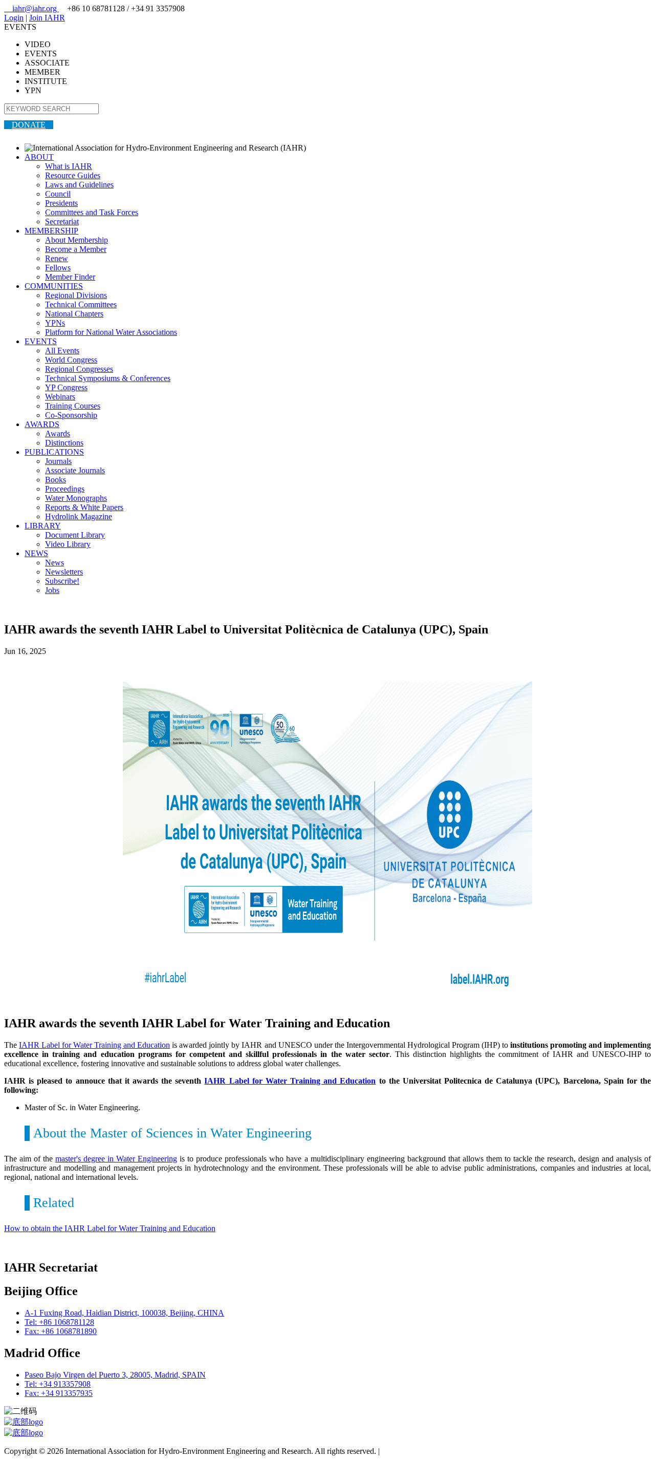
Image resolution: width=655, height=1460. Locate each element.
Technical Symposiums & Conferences (107, 378)
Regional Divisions (76, 295)
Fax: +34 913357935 (59, 1393)
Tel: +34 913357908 (58, 1384)
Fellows (58, 267)
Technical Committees (81, 304)
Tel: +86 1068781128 (59, 1322)
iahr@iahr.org (31, 8)
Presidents (61, 203)
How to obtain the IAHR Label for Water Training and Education (109, 1228)
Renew (56, 258)
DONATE (29, 124)
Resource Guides (72, 175)
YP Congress (66, 387)
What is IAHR (68, 166)
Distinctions (64, 442)
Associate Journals (75, 470)
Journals (58, 461)
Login (14, 17)
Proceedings (64, 488)
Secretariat (62, 221)
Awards (57, 433)
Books (55, 479)
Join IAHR (47, 17)
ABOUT (39, 157)
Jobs (52, 590)
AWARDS (42, 424)
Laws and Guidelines (79, 184)
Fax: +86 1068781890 (61, 1331)
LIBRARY (43, 525)
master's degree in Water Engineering (116, 1158)
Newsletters (64, 571)
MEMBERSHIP (51, 230)
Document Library (75, 535)
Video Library (68, 544)
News (54, 562)
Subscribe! (62, 581)
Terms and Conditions (417, 1451)
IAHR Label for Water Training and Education (94, 1045)
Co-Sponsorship (71, 415)
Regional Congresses (79, 369)
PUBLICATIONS (54, 452)
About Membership (76, 240)
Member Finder (70, 276)
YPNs (55, 323)
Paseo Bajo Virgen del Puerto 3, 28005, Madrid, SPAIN (115, 1374)
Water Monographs (76, 498)
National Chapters (74, 313)
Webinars (60, 396)
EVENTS (41, 341)
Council (58, 193)
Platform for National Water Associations (111, 332)
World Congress (71, 359)
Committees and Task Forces (91, 212)
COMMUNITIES (54, 286)
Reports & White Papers (84, 507)
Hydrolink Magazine (78, 516)
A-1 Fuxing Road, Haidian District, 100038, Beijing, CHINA (124, 1312)
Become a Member (75, 249)
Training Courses (72, 405)
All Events (62, 350)
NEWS (36, 553)
